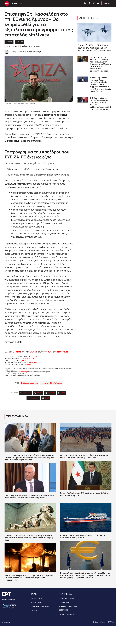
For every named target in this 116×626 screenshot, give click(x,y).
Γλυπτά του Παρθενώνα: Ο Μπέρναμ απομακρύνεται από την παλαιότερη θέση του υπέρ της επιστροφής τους (29, 537)
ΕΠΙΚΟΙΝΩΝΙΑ (64, 602)
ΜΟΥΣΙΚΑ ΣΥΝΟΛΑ (65, 594)
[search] (85, 3)
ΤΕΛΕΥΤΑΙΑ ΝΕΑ (17, 416)
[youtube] (98, 3)
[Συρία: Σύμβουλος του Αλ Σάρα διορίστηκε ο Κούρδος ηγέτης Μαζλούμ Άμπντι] (85, 475)
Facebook (30, 358)
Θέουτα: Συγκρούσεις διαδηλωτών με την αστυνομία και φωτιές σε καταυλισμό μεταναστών (84, 456)
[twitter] (94, 3)
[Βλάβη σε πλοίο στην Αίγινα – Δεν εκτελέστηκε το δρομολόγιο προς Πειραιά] (85, 517)
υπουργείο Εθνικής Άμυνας (51, 383)
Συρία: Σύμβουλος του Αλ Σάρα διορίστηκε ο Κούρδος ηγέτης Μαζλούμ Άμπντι (84, 494)
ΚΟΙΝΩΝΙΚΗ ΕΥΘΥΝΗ (66, 598)
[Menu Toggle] (21, 3)
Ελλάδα (33, 351)
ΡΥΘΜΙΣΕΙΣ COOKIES (66, 614)
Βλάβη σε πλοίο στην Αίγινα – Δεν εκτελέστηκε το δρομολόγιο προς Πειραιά (82, 536)
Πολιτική (19, 41)
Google (34, 356)
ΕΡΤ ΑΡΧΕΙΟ (35, 611)
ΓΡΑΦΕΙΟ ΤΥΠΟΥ (36, 598)
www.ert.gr (6, 622)
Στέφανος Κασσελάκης (29, 383)
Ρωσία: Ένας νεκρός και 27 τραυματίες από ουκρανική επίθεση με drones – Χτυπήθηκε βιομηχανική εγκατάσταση (29, 577)
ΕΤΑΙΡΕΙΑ (34, 594)
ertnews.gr (24, 372)
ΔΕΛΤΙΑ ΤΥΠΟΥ (36, 602)
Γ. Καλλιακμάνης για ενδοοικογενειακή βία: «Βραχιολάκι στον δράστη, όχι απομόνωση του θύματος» (30, 496)
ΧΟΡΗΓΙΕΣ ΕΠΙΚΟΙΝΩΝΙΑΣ (40, 606)
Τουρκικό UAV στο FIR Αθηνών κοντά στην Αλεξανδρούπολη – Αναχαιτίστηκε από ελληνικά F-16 (94, 48)
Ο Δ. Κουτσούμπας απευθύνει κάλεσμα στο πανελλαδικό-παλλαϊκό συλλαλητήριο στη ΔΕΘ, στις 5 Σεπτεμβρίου (100, 104)
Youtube (33, 362)
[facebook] (89, 3)
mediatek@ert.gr (8, 600)
